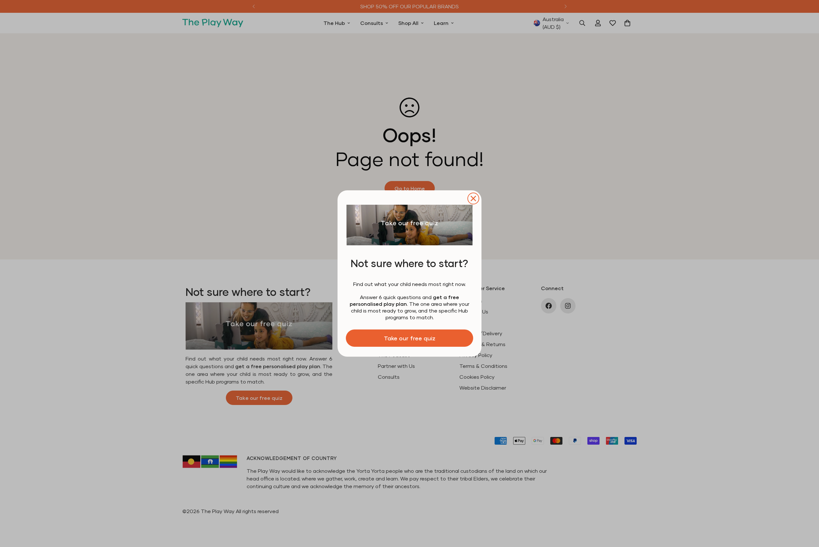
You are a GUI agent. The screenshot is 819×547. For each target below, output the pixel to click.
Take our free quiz (409, 338)
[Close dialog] (473, 198)
